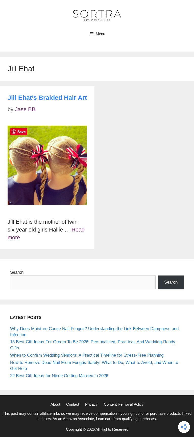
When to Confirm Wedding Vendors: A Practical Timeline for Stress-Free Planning (86, 355)
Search (16, 272)
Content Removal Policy (124, 404)
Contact (72, 404)
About (55, 404)
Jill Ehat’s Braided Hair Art (47, 97)
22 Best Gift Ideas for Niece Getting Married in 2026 (59, 375)
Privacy (91, 404)
